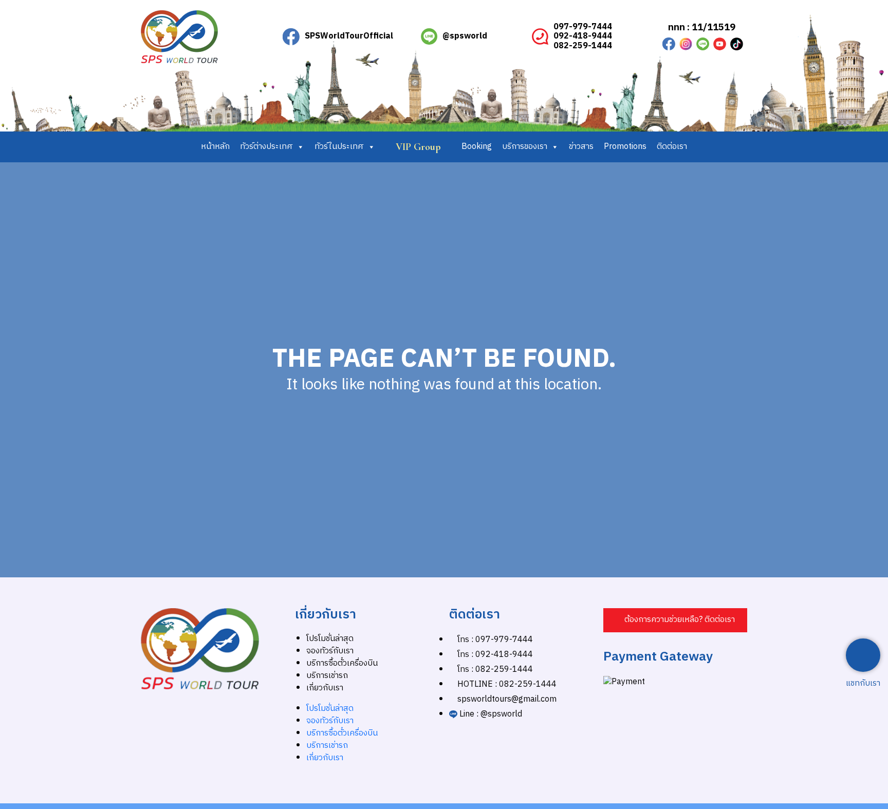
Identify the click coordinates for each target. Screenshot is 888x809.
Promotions (625, 147)
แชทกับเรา (863, 684)
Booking (476, 147)
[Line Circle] (702, 43)
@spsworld (464, 36)
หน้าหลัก (215, 147)
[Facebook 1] (668, 43)
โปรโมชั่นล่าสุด (330, 639)
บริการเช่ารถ (327, 676)
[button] (675, 620)
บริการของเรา (524, 147)
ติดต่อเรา (672, 147)
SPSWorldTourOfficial (349, 36)
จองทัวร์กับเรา (330, 651)
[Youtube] (719, 43)
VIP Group (418, 147)
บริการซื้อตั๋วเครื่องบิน (342, 663)
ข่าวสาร (581, 147)
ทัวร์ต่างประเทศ (266, 147)
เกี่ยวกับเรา (324, 688)
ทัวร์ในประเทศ (339, 147)
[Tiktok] (736, 43)
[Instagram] (685, 43)
